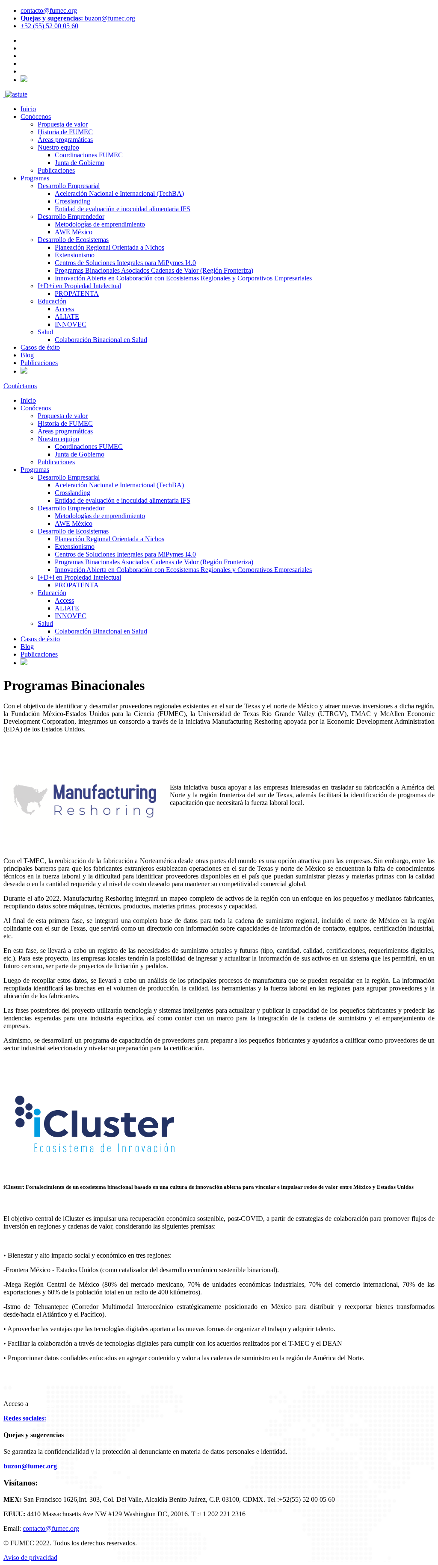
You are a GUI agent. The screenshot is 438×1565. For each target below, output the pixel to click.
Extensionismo (75, 255)
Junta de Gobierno (79, 162)
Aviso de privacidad (30, 1557)
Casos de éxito (40, 347)
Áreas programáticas (65, 139)
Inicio (28, 108)
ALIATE (67, 316)
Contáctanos (20, 385)
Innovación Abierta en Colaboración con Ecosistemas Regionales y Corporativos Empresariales (183, 278)
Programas (35, 178)
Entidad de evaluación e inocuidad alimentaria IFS (122, 208)
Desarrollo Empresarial (69, 185)
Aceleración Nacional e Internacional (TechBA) (119, 193)
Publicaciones (56, 170)
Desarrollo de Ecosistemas (73, 239)
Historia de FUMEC (65, 132)
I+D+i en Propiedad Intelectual (79, 285)
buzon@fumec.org (78, 18)
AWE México (73, 232)
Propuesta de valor (63, 124)
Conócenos (36, 116)
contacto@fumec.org (49, 10)
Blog (27, 355)
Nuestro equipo (58, 147)
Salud (45, 332)
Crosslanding (72, 201)
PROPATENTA (77, 293)
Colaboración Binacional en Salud (101, 339)
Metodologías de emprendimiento (100, 224)
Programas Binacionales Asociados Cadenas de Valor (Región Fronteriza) (154, 270)
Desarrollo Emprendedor (71, 216)
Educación (52, 301)
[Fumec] (4, 94)
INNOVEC (70, 324)
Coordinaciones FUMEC (89, 155)
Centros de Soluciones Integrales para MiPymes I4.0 (125, 262)
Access (64, 308)
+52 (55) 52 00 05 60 (49, 25)
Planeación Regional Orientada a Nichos (109, 247)
